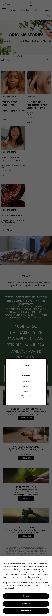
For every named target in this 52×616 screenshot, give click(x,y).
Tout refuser (26, 603)
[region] (26, 586)
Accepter (26, 596)
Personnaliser (26, 611)
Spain (22, 395)
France (29, 395)
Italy (26, 395)
